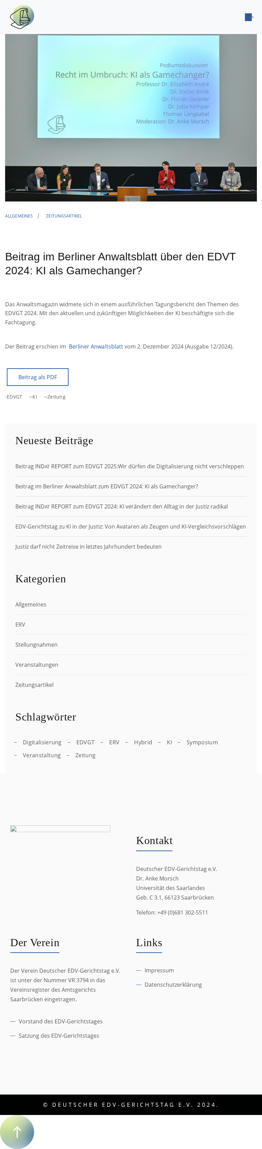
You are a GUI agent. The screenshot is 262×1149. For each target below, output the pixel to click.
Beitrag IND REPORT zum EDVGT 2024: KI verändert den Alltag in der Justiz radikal (121, 506)
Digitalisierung (42, 742)
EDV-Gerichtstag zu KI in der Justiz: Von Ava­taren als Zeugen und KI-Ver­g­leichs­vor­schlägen (130, 526)
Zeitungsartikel (64, 216)
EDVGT (14, 396)
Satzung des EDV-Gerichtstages (59, 1035)
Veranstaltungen (36, 664)
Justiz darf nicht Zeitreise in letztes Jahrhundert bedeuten (88, 546)
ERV (20, 624)
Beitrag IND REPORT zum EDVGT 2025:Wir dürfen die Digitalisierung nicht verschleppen (129, 466)
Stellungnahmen (36, 644)
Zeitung (56, 396)
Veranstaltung (42, 755)
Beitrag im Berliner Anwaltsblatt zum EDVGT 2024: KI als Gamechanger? (106, 486)
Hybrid (143, 742)
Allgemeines (19, 216)
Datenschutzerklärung (173, 984)
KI (34, 396)
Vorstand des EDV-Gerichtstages (61, 1021)
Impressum (159, 970)
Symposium (202, 742)
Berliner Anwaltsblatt (96, 346)
